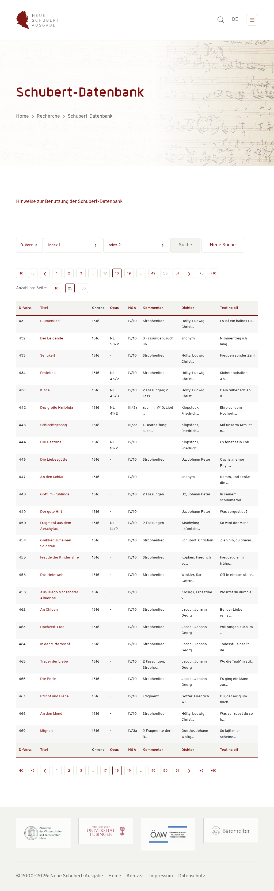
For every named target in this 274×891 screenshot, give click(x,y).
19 (129, 273)
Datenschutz (191, 876)
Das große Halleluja (56, 408)
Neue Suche (223, 245)
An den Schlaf (51, 477)
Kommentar (153, 308)
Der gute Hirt (51, 512)
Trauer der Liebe (54, 662)
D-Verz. (25, 308)
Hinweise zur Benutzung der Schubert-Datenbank (69, 202)
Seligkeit (47, 356)
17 (105, 273)
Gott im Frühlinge (55, 494)
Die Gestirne (51, 442)
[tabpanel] (137, 103)
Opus (114, 308)
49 (153, 273)
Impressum (161, 876)
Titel (44, 308)
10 (56, 288)
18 (117, 273)
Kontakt (135, 876)
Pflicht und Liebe (54, 696)
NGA (132, 308)
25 (70, 288)
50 (165, 273)
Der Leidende (51, 338)
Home (114, 876)
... (93, 273)
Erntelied (48, 373)
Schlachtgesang (53, 425)
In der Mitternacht (55, 644)
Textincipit (229, 308)
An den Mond (51, 714)
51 (177, 273)
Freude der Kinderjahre (59, 558)
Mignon (46, 731)
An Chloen (49, 610)
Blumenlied (50, 321)
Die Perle (48, 679)
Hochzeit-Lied (52, 627)
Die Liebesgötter (54, 460)
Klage (45, 390)
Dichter (187, 308)
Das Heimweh (51, 575)
